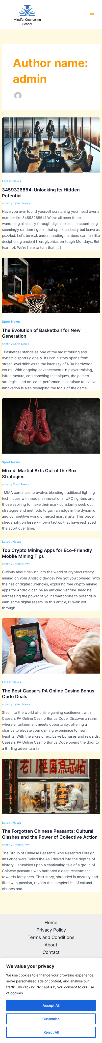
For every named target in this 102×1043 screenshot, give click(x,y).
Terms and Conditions (51, 937)
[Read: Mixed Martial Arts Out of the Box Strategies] (51, 425)
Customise (51, 1019)
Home (51, 922)
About (51, 944)
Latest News (11, 181)
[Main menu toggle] (92, 14)
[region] (51, 1000)
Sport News (11, 322)
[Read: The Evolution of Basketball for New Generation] (51, 285)
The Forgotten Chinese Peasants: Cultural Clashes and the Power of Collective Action (50, 834)
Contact (51, 952)
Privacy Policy (51, 930)
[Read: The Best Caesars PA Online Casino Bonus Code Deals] (51, 646)
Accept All (51, 1005)
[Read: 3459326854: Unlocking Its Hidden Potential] (51, 145)
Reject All (51, 1032)
